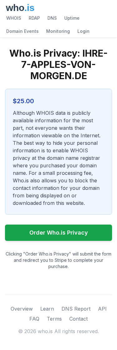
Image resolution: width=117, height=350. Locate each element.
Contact (78, 319)
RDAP (34, 18)
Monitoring (58, 31)
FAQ (34, 319)
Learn (47, 309)
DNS (52, 18)
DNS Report (75, 309)
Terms (54, 319)
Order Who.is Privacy (58, 232)
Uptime (72, 18)
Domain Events (22, 31)
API (102, 309)
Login (83, 31)
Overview (22, 309)
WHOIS (13, 18)
